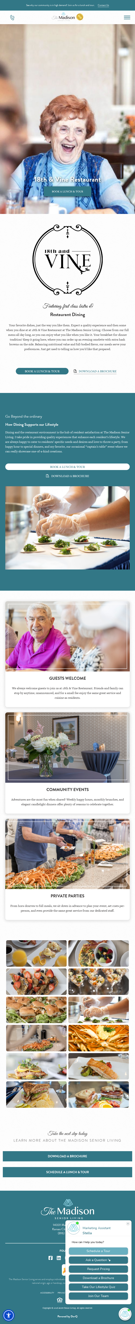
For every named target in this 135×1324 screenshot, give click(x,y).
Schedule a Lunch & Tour (67, 1172)
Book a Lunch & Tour (67, 191)
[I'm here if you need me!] (125, 1314)
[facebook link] (51, 1258)
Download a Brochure (67, 1156)
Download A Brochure (97, 371)
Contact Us (103, 5)
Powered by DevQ (67, 1316)
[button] (9, 1315)
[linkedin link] (59, 1258)
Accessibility (47, 1292)
